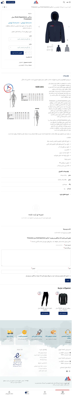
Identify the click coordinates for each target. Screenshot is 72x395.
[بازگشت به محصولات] (4, 7)
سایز (30, 44)
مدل (30, 36)
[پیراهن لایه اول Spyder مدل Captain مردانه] (63, 299)
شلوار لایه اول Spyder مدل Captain (45, 309)
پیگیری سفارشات (10, 2)
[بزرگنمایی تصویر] (67, 40)
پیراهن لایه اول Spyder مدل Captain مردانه (63, 309)
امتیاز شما (67, 245)
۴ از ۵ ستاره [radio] (57, 245)
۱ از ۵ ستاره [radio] (61, 245)
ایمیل (33, 268)
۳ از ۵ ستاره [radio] (59, 245)
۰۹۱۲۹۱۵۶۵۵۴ (68, 342)
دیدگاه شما (67, 248)
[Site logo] (36, 2)
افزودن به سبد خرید (17, 53)
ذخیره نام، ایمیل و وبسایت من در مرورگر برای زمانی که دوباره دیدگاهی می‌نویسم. (47, 276)
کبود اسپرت (67, 7)
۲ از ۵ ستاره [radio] (60, 245)
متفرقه (30, 13)
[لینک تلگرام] (67, 371)
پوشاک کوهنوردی (58, 7)
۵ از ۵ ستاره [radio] (56, 245)
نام (69, 268)
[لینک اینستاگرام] (69, 371)
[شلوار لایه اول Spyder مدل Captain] (45, 299)
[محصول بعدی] (2, 7)
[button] (69, 26)
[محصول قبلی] (7, 7)
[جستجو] (64, 2)
